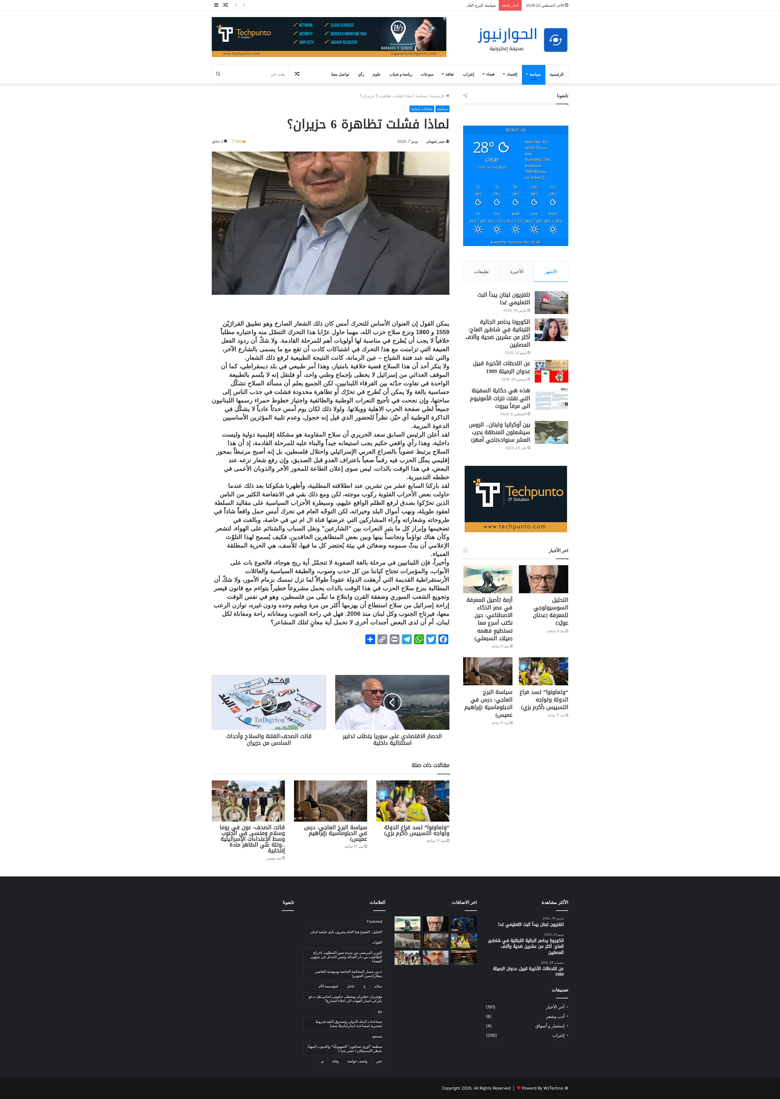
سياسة (535, 74)
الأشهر (551, 271)
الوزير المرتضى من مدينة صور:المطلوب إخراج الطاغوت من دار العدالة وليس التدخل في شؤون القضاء (346, 956)
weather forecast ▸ (515, 241)
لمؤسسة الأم (328, 986)
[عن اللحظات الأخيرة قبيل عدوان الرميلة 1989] (551, 371)
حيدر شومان (435, 141)
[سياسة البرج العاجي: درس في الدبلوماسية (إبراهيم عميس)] (330, 801)
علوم (377, 74)
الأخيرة (516, 271)
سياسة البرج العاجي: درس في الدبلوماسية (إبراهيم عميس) (446, 5)
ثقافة (449, 74)
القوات (377, 942)
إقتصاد (512, 74)
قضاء (490, 74)
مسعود (377, 1036)
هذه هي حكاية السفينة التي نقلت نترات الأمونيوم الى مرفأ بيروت (500, 398)
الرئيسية (557, 74)
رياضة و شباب (400, 74)
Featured (374, 921)
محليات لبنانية (421, 108)
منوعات (427, 74)
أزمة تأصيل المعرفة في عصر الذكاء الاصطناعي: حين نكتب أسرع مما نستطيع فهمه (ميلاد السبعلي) (489, 619)
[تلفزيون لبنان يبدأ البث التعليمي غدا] (551, 302)
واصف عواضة (357, 1061)
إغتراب (468, 74)
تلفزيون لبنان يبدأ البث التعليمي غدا (503, 299)
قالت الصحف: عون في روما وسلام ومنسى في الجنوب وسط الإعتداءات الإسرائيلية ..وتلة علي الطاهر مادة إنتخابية (252, 839)
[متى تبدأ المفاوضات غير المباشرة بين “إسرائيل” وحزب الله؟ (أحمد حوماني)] (436, 958)
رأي (361, 74)
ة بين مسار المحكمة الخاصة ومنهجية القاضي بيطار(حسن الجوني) (348, 973)
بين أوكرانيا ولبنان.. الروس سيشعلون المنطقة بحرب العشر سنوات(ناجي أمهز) (499, 432)
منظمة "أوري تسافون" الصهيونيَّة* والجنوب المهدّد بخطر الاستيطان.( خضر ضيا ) (344, 1048)
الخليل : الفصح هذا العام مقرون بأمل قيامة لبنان (346, 932)
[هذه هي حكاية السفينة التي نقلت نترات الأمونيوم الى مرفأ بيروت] (551, 398)
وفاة (335, 1061)
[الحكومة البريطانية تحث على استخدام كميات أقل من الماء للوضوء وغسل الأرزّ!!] (464, 958)
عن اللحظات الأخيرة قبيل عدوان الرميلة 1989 (501, 367)
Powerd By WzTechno (542, 1088)
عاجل (351, 986)
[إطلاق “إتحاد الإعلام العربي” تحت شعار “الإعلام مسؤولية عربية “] (464, 923)
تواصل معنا (340, 74)
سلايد (378, 986)
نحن (379, 1061)
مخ (380, 1011)
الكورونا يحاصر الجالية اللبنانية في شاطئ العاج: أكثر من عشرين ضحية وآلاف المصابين (498, 333)
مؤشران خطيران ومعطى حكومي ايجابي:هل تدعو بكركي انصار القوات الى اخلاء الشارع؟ (345, 998)
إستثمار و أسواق (550, 1025)
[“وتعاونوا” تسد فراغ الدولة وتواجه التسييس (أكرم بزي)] (412, 801)
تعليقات (481, 271)
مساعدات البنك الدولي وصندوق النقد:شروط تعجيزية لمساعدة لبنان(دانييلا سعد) (348, 1023)
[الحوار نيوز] (522, 40)
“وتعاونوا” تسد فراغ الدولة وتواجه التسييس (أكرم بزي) (416, 830)
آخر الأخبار (555, 1006)
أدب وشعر (555, 1016)
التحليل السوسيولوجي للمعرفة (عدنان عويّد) (550, 611)
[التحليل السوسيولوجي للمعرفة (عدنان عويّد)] (543, 579)
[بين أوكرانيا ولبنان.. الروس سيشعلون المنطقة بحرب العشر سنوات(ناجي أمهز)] (551, 432)
